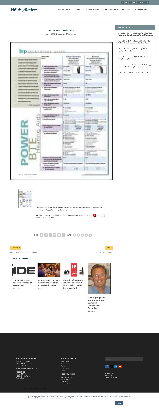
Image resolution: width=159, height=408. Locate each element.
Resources (126, 9)
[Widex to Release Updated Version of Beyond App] (23, 270)
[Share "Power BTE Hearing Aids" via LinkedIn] (50, 235)
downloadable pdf (94, 207)
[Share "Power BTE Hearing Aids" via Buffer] (54, 235)
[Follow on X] (111, 366)
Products (77, 9)
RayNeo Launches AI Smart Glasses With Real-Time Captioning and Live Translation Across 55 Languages (135, 34)
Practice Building (93, 9)
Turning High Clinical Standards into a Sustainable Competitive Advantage (98, 303)
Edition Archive (141, 9)
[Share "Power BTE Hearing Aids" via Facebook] (41, 235)
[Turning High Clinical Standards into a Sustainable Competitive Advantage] (99, 278)
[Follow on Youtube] (120, 366)
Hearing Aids (61, 34)
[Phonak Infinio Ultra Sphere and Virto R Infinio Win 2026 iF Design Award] (74, 270)
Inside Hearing (110, 9)
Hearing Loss (63, 9)
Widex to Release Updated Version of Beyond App (22, 282)
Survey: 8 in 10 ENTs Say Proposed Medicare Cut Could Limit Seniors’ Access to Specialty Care (134, 42)
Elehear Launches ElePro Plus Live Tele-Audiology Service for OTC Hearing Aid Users (134, 66)
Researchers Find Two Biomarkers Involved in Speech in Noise (49, 282)
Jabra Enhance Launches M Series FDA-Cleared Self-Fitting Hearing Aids (135, 58)
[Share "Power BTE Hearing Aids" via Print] (63, 235)
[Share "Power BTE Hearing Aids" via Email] (59, 235)
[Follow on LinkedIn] (115, 366)
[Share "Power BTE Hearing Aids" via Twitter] (46, 235)
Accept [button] (119, 403)
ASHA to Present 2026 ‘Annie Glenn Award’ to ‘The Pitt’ (135, 74)
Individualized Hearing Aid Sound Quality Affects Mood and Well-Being (134, 50)
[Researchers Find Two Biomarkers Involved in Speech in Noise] (49, 270)
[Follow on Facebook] (107, 366)
